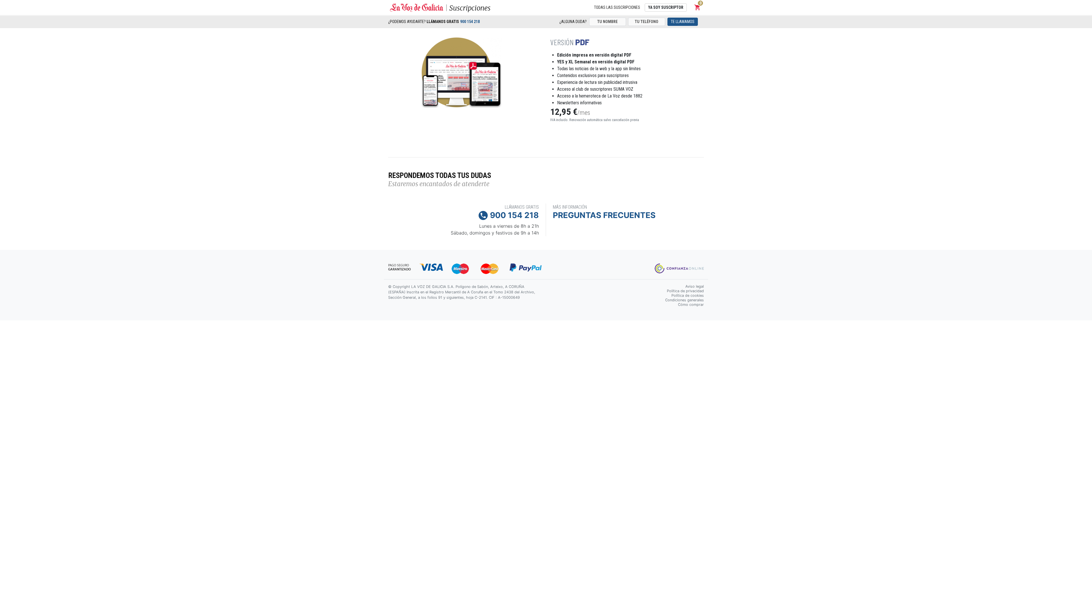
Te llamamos (682, 21)
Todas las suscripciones (617, 7)
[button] (697, 7)
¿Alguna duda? (573, 21)
